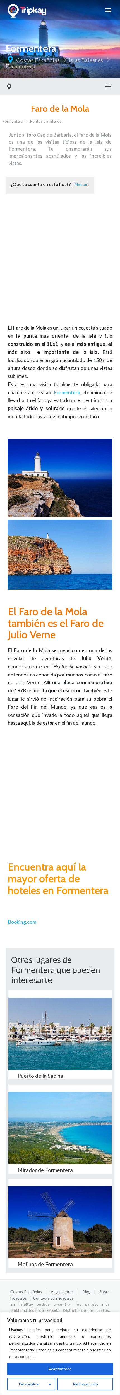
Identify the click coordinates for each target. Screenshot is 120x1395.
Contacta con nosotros (53, 1298)
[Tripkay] (28, 10)
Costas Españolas (38, 60)
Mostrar (81, 184)
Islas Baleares (86, 60)
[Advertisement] (60, 263)
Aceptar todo (60, 1368)
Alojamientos (62, 1291)
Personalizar (29, 1384)
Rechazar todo (85, 1384)
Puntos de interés (45, 121)
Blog (86, 1291)
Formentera (20, 66)
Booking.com (22, 922)
